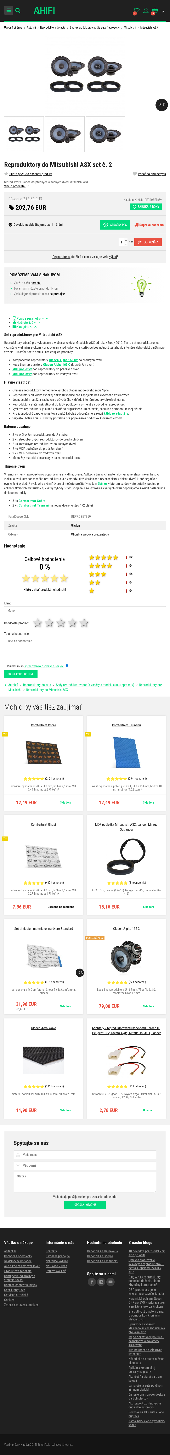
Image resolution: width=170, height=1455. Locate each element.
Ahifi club (10, 1251)
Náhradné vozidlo (57, 1261)
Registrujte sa (61, 257)
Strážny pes (118, 224)
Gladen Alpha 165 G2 (63, 360)
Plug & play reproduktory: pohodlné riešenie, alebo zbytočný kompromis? (145, 1281)
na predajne (57, 294)
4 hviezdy (73, 623)
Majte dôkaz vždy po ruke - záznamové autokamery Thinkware (146, 1341)
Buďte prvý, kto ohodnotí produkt (30, 174)
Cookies (9, 1300)
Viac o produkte (15, 186)
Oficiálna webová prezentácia (90, 534)
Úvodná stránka (13, 27)
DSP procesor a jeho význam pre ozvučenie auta (146, 1292)
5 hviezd (84, 623)
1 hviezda (38, 623)
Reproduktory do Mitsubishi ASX (47, 690)
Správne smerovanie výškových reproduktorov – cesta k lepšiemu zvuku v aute (146, 1266)
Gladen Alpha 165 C (56, 365)
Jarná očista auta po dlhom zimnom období (146, 1387)
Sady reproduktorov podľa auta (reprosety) (95, 27)
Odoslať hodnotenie (20, 674)
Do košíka (151, 242)
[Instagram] (101, 1282)
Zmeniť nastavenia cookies (21, 1305)
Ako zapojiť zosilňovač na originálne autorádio (145, 1405)
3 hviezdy (61, 623)
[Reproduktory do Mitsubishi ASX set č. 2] (85, 75)
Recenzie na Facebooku (102, 1261)
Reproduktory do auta (53, 27)
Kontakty (51, 1251)
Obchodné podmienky (18, 1256)
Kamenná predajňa (58, 1256)
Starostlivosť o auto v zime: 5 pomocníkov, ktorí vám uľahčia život (146, 1315)
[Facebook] (92, 1282)
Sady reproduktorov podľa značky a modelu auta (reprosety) (95, 685)
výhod (113, 257)
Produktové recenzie (18, 1271)
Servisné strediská (16, 1295)
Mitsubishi (130, 27)
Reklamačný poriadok (18, 1261)
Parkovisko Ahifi (56, 1271)
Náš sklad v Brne (56, 1266)
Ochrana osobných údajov (20, 1285)
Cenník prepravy (14, 1290)
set (130, 242)
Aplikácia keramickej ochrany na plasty (142, 1370)
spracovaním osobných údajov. (44, 666)
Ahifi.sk (45, 1444)
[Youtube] (110, 1282)
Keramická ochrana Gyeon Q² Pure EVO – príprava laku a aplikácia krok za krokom (147, 1302)
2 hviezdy (49, 623)
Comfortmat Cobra (32, 501)
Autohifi (31, 27)
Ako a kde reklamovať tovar (22, 1266)
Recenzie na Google (100, 1256)
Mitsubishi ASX (149, 27)
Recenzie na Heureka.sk (102, 1251)
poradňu (36, 283)
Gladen (75, 525)
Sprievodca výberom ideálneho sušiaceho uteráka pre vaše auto (147, 1328)
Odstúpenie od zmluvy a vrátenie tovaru (19, 1278)
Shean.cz (67, 1444)
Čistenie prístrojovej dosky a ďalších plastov (147, 1396)
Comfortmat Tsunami (34, 505)
